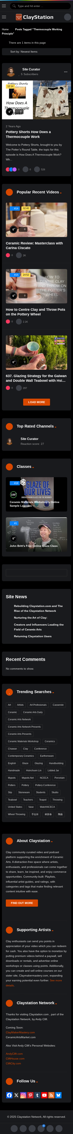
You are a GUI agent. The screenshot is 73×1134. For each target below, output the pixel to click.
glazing (39, 763)
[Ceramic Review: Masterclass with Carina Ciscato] (36, 220)
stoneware (24, 792)
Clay (25, 748)
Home (5, 29)
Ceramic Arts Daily (33, 712)
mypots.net (28, 777)
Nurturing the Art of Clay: (30, 617)
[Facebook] (9, 1095)
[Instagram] (23, 1095)
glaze (25, 763)
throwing (57, 799)
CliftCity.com (13, 1063)
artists (20, 705)
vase (31, 807)
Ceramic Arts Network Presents (24, 726)
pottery (25, 785)
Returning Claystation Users (33, 636)
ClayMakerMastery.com (20, 1032)
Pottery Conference (45, 785)
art (9, 705)
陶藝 (60, 814)
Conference (40, 748)
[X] (16, 1095)
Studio (55, 792)
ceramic (12, 712)
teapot (42, 799)
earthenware (47, 756)
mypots (12, 777)
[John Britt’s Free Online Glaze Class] (36, 534)
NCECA (44, 777)
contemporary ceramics (21, 756)
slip (10, 792)
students (40, 792)
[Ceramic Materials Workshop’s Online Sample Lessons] (36, 494)
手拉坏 (35, 814)
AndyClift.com (14, 1053)
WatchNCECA (47, 807)
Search (62, 572)
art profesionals (38, 705)
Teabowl (12, 799)
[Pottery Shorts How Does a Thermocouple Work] (36, 100)
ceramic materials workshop (23, 741)
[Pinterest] (30, 1095)
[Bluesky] (58, 1095)
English (12, 763)
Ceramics (50, 741)
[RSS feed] (51, 1095)
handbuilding (56, 763)
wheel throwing (16, 814)
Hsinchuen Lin (33, 770)
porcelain (60, 777)
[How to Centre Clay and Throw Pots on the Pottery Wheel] (36, 286)
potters (11, 785)
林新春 (48, 814)
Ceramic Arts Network (19, 719)
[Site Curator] (11, 72)
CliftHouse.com (15, 1058)
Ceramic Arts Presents (19, 734)
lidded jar (53, 770)
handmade (14, 770)
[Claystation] (35, 17)
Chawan (12, 748)
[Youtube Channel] (44, 1095)
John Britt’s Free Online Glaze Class (34, 545)
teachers (28, 799)
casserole (58, 705)
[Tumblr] (37, 1095)
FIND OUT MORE (22, 903)
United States (15, 807)
